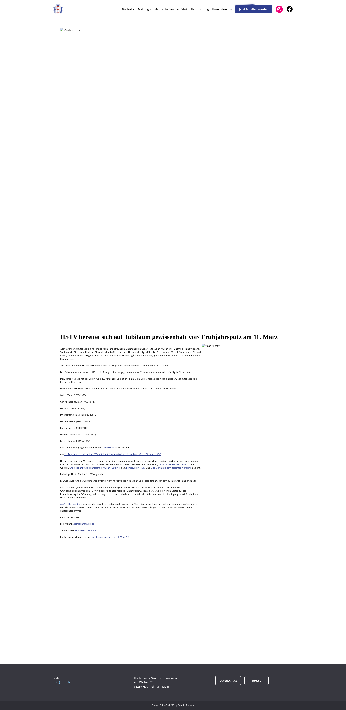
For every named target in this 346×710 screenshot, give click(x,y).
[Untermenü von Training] (150, 9)
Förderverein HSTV (135, 467)
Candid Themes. (186, 705)
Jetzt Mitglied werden (253, 9)
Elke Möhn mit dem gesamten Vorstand (171, 467)
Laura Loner (165, 464)
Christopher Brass (78, 467)
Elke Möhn (108, 447)
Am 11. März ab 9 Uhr (71, 503)
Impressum (256, 680)
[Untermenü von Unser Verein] (231, 9)
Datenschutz (228, 680)
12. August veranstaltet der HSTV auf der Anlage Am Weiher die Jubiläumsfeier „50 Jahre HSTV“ (112, 454)
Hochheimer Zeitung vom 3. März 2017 (110, 536)
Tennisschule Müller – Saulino (104, 467)
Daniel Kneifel (179, 464)
